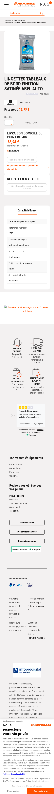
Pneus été (13, 499)
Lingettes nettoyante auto (16, 20)
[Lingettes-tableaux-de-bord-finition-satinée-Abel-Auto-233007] (27, 52)
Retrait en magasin (36, 638)
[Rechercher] (41, 13)
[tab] (27, 210)
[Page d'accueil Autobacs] (25, 4)
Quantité (8, 117)
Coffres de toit (15, 464)
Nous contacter (27, 522)
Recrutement (15, 630)
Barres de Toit (15, 468)
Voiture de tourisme (18, 503)
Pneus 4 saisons (16, 496)
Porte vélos (14, 472)
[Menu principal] (7, 4)
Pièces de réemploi (36, 599)
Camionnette (15, 507)
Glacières (13, 476)
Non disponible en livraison (22, 160)
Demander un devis (27, 541)
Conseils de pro (34, 602)
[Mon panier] (48, 4)
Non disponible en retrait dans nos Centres (27, 187)
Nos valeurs (14, 623)
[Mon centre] (41, 4)
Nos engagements (17, 626)
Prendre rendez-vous (27, 532)
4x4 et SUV (14, 511)
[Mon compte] (44, 4)
